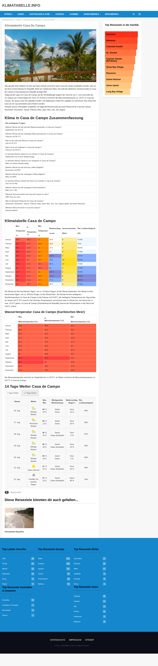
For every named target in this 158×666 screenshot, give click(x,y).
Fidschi (4, 615)
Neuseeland (6, 610)
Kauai (4, 579)
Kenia (76, 584)
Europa (60, 14)
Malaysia (77, 622)
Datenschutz (57, 640)
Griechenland (42, 579)
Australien (5, 600)
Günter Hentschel (90, 80)
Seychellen (78, 558)
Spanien (41, 569)
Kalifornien (6, 574)
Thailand (77, 596)
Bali (75, 606)
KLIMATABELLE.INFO (21, 5)
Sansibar (77, 579)
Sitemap (89, 640)
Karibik (74, 14)
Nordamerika (91, 14)
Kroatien (41, 564)
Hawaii (4, 584)
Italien (40, 558)
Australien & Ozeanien (10, 605)
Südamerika (111, 14)
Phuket (76, 611)
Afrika (8, 14)
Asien (21, 14)
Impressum (75, 640)
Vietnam (77, 601)
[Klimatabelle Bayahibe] (19, 518)
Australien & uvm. (39, 14)
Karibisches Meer (15, 492)
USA (4, 558)
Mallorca (41, 584)
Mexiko (4, 569)
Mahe (76, 569)
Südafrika (77, 574)
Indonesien (78, 616)
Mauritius (77, 564)
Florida (4, 564)
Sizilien (40, 574)
